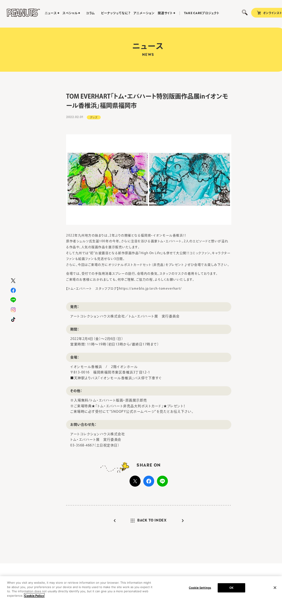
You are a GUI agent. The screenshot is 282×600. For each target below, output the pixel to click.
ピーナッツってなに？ (115, 13)
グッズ (93, 117)
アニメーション (144, 13)
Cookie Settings (200, 587)
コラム (90, 13)
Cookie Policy (34, 595)
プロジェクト (201, 13)
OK (231, 587)
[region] (141, 588)
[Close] (275, 587)
